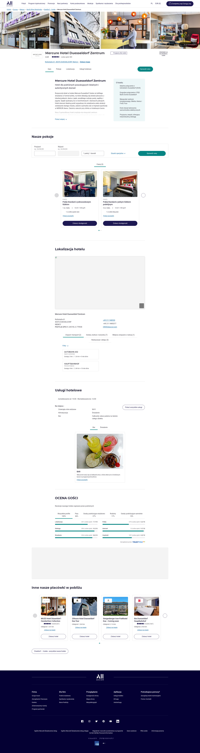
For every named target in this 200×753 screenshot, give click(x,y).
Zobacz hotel (53, 636)
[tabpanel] (100, 200)
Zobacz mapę (85, 62)
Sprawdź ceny (145, 69)
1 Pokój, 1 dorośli (89, 153)
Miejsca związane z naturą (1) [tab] (123, 335)
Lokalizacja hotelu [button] (70, 249)
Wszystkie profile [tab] (64, 515)
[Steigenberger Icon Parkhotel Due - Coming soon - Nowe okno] (115, 606)
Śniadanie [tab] (104, 427)
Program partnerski (38, 709)
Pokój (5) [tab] (100, 164)
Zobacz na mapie (49, 630)
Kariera (34, 702)
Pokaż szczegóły (82, 480)
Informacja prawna (157, 731)
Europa (15, 9)
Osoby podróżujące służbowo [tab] (94, 515)
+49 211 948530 (109, 320)
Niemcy (22, 9)
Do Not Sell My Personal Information (101, 733)
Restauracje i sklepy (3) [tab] (100, 340)
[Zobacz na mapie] (100, 282)
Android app (118, 702)
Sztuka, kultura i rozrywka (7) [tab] (97, 335)
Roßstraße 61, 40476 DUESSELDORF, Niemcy (62, 62)
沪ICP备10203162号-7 (106, 738)
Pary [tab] (76, 515)
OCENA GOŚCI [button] (66, 498)
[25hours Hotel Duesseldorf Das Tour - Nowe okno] (84, 606)
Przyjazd (39, 148)
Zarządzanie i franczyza (39, 699)
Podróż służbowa (65, 696)
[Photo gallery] (100, 30)
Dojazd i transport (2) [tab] (73, 335)
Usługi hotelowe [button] (68, 390)
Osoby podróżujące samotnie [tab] (131, 515)
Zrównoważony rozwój (39, 706)
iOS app (116, 699)
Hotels (9, 9)
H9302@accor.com (110, 327)
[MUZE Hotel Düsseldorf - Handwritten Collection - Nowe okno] (53, 606)
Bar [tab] (94, 427)
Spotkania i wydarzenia (66, 699)
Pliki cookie (144, 731)
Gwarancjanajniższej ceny (163, 53)
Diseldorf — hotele (49, 9)
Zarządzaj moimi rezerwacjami (151, 696)
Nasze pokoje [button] (43, 137)
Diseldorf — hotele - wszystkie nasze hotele (50, 651)
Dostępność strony (92, 696)
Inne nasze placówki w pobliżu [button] (57, 588)
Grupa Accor (36, 696)
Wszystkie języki (91, 702)
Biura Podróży (63, 702)
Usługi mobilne (118, 696)
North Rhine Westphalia (34, 9)
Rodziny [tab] (113, 515)
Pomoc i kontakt (146, 699)
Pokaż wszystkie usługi (133, 407)
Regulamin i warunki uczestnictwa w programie (107, 731)
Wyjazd (62, 148)
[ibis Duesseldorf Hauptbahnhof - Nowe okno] (146, 606)
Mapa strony (90, 699)
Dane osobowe (131, 731)
